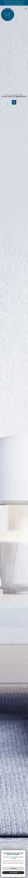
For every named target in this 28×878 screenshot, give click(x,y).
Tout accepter (13, 872)
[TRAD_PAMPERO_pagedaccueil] (7, 20)
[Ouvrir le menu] (26, 9)
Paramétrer (13, 868)
